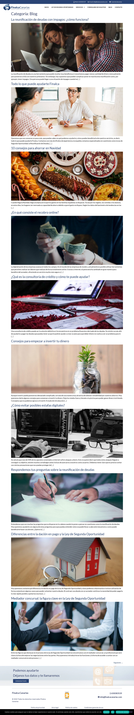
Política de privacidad (38, 707)
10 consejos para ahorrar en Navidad (36, 148)
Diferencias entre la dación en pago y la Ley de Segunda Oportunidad (57, 534)
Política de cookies (71, 707)
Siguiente (118, 663)
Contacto (118, 7)
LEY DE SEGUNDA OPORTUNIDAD (62, 7)
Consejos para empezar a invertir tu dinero (40, 341)
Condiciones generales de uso (93, 707)
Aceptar (106, 712)
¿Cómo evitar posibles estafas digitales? (38, 405)
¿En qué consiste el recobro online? (35, 212)
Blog (110, 7)
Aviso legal (55, 707)
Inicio (47, 7)
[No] (131, 712)
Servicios (79, 7)
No (113, 712)
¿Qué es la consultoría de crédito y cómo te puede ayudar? (50, 277)
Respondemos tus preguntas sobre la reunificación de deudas (52, 470)
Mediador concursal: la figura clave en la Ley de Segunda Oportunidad (58, 598)
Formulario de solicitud (97, 7)
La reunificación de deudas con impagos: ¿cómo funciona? (50, 19)
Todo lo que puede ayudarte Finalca (35, 84)
